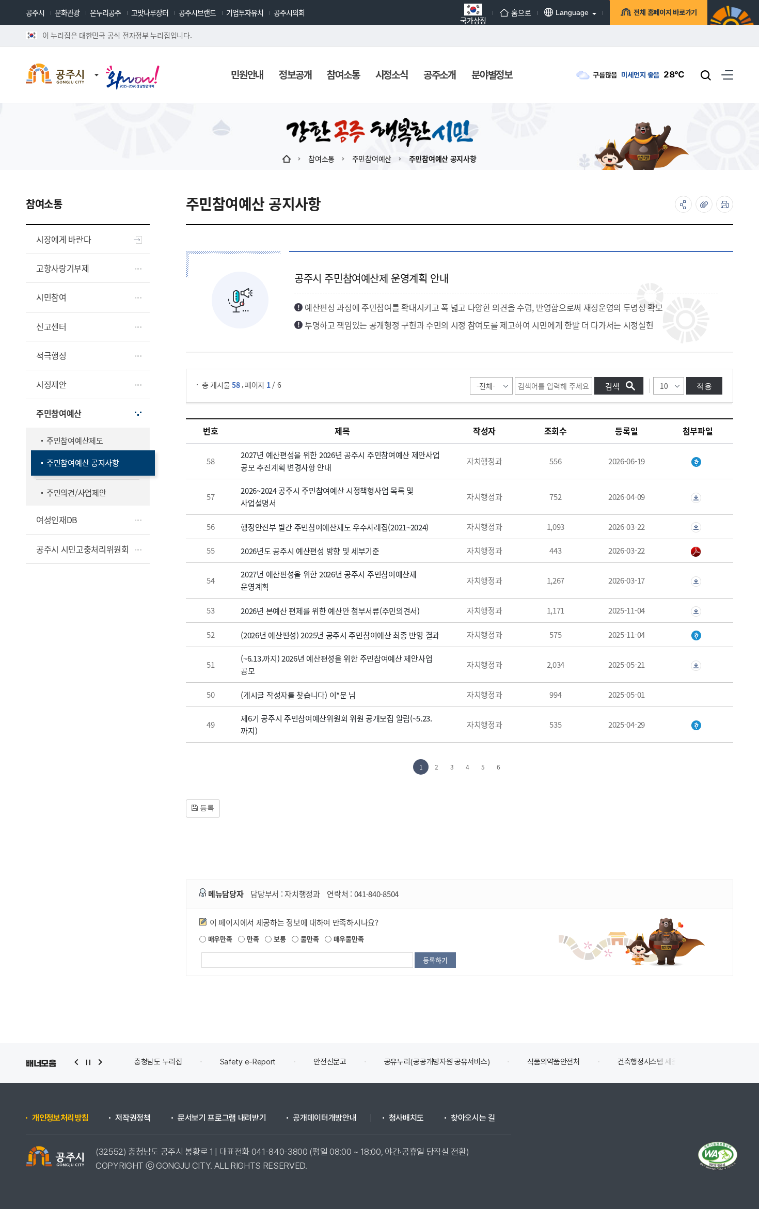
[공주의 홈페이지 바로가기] (96, 64)
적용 (704, 386)
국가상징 (473, 19)
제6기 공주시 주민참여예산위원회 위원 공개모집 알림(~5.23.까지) (336, 724)
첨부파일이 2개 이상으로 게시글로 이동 (698, 498)
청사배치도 (406, 1118)
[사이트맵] (727, 74)
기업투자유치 (244, 12)
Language (572, 12)
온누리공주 (105, 12)
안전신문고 (329, 1061)
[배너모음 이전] (76, 1062)
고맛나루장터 (149, 12)
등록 (206, 808)
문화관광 (67, 12)
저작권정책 (132, 1118)
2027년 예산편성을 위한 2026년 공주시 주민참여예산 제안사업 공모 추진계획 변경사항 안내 (340, 461)
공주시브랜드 (197, 12)
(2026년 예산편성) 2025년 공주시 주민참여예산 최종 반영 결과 (340, 635)
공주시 (35, 12)
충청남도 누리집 (158, 1061)
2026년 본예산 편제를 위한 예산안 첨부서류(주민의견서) (330, 610)
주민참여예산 (371, 158)
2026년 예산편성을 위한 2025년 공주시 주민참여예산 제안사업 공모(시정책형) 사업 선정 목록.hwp (698, 636)
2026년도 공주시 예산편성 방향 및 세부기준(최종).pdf (698, 551)
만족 (252, 939)
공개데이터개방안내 (324, 1118)
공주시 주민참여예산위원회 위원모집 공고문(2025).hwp (698, 725)
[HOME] (286, 158)
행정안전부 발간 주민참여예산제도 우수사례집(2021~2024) (335, 527)
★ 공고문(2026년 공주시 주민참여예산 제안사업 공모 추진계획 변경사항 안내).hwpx (698, 462)
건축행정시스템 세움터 (651, 1061)
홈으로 (521, 12)
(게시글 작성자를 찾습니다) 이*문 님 (298, 694)
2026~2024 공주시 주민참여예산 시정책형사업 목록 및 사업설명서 (327, 496)
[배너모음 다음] (100, 1062)
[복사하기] (704, 204)
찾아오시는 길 (473, 1118)
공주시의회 (289, 12)
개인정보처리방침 (60, 1118)
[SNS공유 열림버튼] (683, 204)
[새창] (133, 68)
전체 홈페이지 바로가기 (665, 12)
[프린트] (724, 204)
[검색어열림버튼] (706, 75)
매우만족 (219, 939)
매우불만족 (347, 939)
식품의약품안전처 (553, 1061)
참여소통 (321, 158)
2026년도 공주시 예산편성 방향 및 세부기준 (310, 550)
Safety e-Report (248, 1061)
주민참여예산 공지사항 (443, 158)
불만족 (308, 939)
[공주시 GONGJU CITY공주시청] (55, 74)
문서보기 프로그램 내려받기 (222, 1118)
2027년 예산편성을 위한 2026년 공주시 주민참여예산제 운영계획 (328, 580)
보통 (279, 939)
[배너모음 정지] (88, 1062)
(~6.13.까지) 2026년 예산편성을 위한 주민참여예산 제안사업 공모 (336, 664)
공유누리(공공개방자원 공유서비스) (437, 1061)
